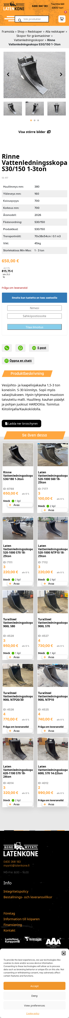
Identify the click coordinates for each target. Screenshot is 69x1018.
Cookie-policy (32, 1013)
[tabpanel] (13, 107)
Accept (34, 986)
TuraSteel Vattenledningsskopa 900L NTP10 (53, 696)
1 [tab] (31, 120)
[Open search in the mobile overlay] (33, 19)
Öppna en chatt (21, 361)
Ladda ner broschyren (22, 423)
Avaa (16, 505)
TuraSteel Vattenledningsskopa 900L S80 (18, 622)
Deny (34, 995)
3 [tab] (38, 120)
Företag (9, 913)
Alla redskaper (55, 31)
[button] (63, 953)
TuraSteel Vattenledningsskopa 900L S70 (53, 622)
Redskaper (35, 31)
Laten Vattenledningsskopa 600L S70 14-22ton (53, 770)
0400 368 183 (12, 862)
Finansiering (13, 925)
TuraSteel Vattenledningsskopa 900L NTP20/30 (18, 696)
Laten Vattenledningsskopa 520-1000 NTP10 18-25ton (53, 551)
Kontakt (9, 930)
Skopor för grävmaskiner (33, 36)
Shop (21, 31)
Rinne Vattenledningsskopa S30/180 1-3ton (18, 475)
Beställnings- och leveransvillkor (28, 897)
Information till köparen (22, 919)
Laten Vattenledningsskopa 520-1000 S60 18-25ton (53, 477)
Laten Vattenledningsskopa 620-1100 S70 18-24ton (18, 772)
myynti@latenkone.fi (17, 866)
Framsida (8, 31)
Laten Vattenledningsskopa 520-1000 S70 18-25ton (18, 551)
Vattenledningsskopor (29, 40)
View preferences (34, 1005)
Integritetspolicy (16, 891)
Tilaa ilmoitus (34, 327)
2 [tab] (34, 120)
